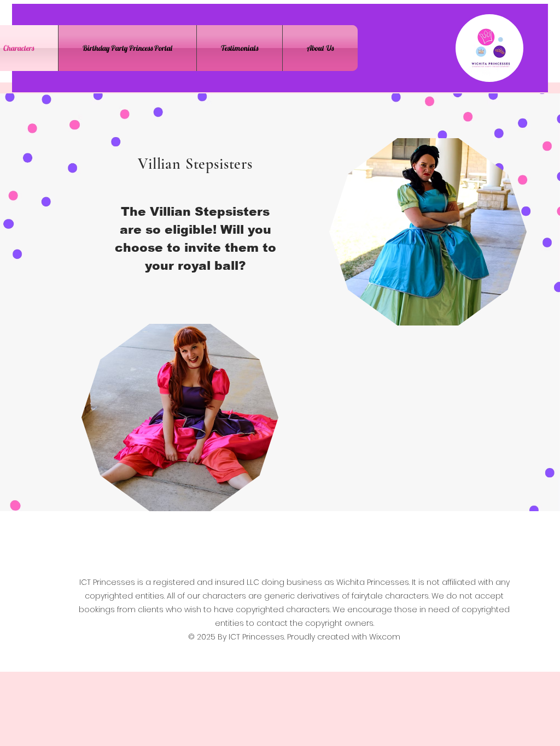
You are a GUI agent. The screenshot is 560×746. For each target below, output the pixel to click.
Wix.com (384, 636)
